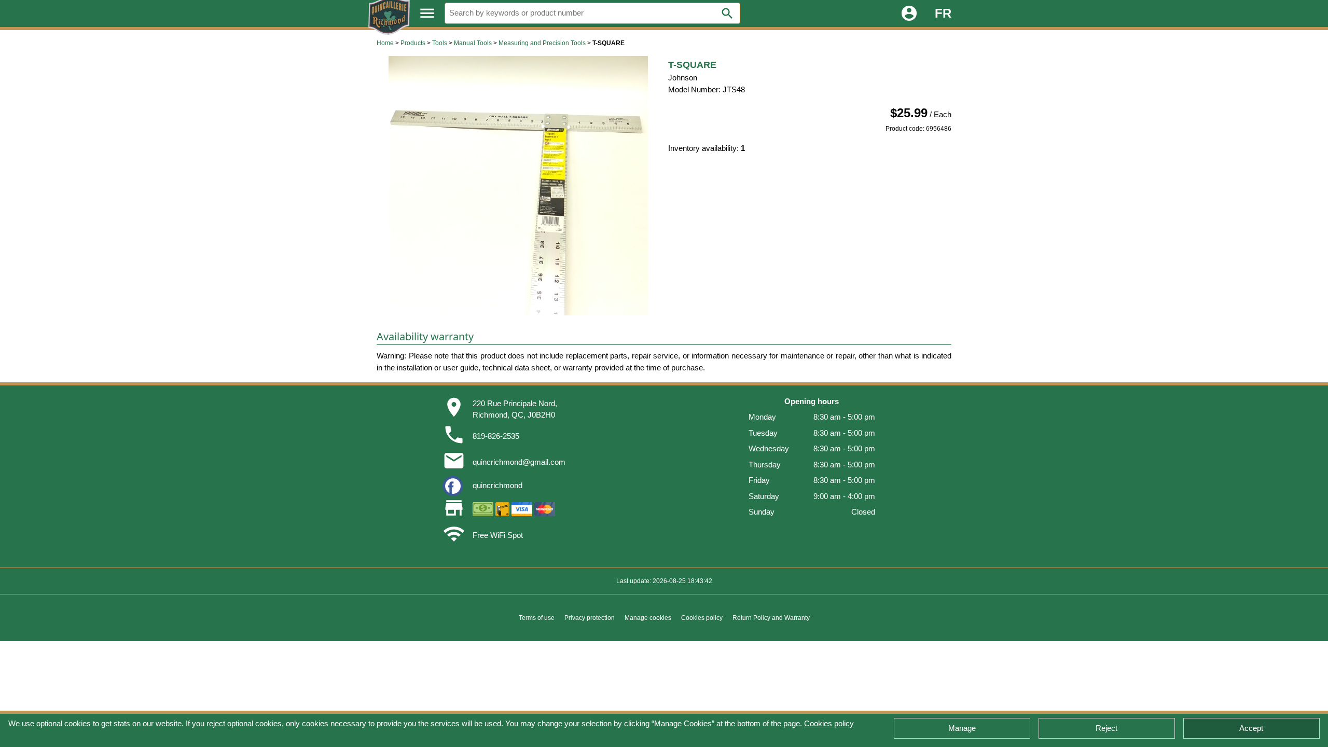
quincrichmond (497, 485)
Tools (439, 43)
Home (385, 43)
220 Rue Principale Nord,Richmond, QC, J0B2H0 (515, 409)
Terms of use (537, 617)
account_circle (909, 13)
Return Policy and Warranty (771, 617)
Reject (1106, 728)
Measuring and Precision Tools (542, 43)
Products (412, 43)
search (727, 13)
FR (943, 13)
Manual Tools (473, 43)
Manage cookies (648, 617)
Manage (962, 728)
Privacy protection (589, 617)
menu (427, 13)
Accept (1251, 728)
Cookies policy (829, 723)
